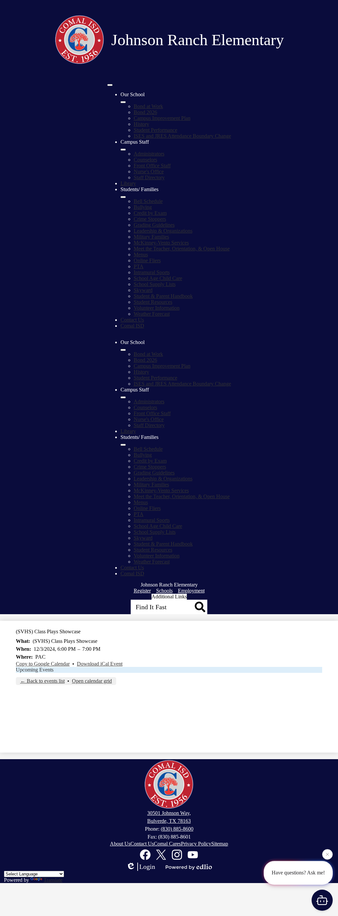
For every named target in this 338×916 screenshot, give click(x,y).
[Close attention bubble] (327, 854)
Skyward (143, 290)
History (141, 124)
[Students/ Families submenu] (123, 197)
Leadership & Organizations (163, 231)
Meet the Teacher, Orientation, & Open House (182, 248)
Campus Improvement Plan (162, 118)
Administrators (149, 154)
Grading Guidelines (154, 225)
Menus (141, 254)
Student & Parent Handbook (163, 296)
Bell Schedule (148, 201)
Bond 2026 (145, 112)
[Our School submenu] (123, 102)
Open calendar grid (92, 681)
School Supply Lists (155, 284)
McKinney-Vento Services (161, 242)
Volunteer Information (157, 308)
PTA (139, 266)
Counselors (145, 159)
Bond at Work (148, 106)
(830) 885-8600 (177, 829)
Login (147, 866)
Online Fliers (147, 260)
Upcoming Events (34, 670)
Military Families (151, 237)
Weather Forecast (152, 314)
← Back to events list (42, 681)
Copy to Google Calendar (43, 664)
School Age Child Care (158, 278)
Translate (53, 880)
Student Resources (153, 302)
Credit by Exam (150, 213)
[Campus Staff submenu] (123, 150)
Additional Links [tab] (169, 596)
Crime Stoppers (150, 219)
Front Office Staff (152, 165)
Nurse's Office (149, 171)
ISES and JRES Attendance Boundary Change (182, 136)
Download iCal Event (99, 664)
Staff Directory (149, 177)
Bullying (143, 207)
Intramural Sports (152, 272)
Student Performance (155, 130)
